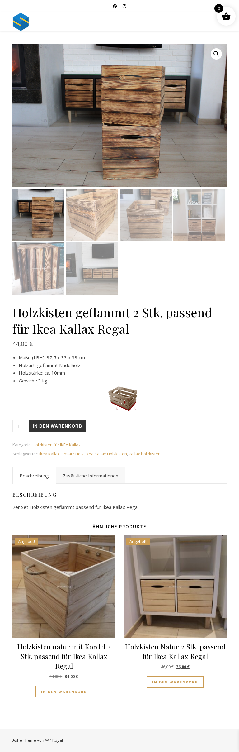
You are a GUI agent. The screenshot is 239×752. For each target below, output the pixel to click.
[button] (216, 54)
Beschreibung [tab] (34, 475)
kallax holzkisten (145, 454)
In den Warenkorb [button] (64, 691)
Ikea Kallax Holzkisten (106, 454)
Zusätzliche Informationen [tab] (90, 475)
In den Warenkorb (57, 426)
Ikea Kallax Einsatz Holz (61, 454)
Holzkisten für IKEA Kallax (57, 445)
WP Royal (54, 740)
